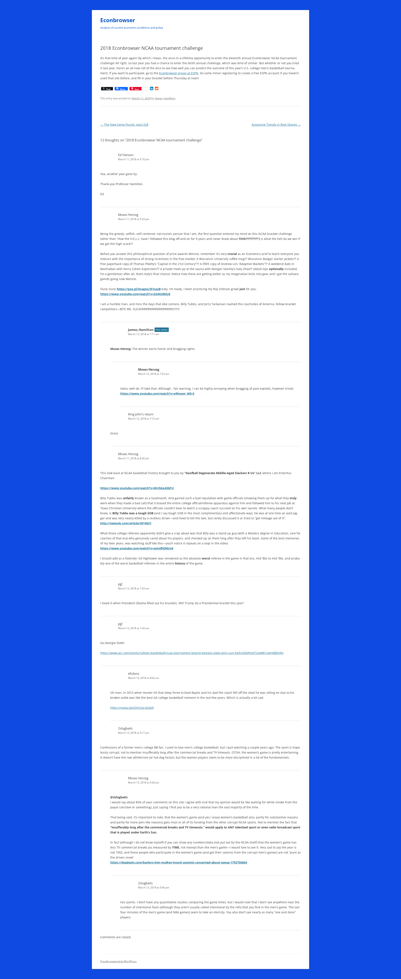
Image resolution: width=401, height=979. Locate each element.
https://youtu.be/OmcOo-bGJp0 (132, 708)
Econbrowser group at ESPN (178, 73)
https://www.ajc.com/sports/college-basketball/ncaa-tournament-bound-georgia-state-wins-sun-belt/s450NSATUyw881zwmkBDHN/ (192, 653)
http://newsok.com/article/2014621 (125, 523)
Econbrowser (117, 20)
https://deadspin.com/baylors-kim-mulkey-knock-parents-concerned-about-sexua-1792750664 (178, 862)
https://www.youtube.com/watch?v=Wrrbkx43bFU (137, 488)
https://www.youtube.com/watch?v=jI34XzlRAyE (135, 294)
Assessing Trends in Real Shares (276, 125)
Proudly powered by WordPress (118, 961)
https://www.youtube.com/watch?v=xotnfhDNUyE (136, 548)
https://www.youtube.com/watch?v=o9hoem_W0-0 (157, 393)
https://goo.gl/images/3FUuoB (139, 289)
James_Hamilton (165, 98)
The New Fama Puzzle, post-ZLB (124, 125)
